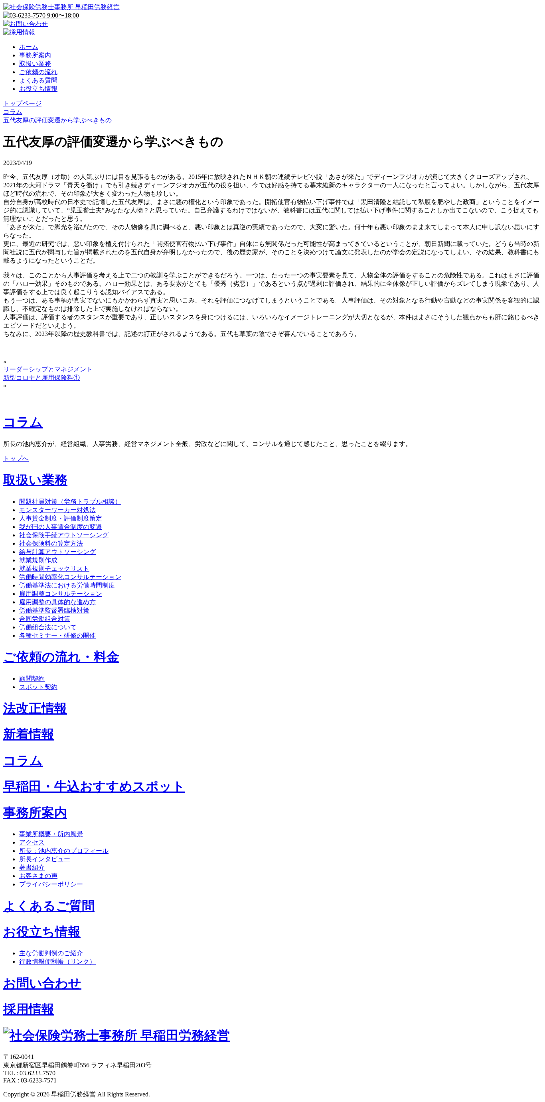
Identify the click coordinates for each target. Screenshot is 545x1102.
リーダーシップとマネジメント (48, 369)
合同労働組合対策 (44, 618)
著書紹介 (32, 867)
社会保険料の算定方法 (51, 543)
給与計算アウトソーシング (57, 551)
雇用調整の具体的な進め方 (57, 602)
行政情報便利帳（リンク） (57, 961)
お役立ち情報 (38, 88)
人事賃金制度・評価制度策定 (60, 518)
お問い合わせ (42, 983)
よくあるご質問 (49, 906)
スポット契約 (38, 687)
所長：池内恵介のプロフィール (64, 850)
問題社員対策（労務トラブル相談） (70, 501)
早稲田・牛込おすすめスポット (94, 786)
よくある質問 (38, 80)
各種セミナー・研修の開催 (57, 635)
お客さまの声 (38, 875)
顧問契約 (32, 678)
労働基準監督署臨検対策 (54, 610)
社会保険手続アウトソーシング (64, 535)
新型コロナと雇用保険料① (41, 377)
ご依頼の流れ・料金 (61, 657)
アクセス (32, 842)
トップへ (16, 458)
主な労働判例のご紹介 (51, 953)
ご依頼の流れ (38, 72)
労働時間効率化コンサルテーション (70, 577)
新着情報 (28, 734)
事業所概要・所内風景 (51, 834)
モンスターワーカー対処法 (57, 510)
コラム (23, 422)
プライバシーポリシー (51, 884)
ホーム (28, 46)
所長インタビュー (44, 859)
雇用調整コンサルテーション (60, 593)
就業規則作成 (38, 560)
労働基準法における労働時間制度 (67, 585)
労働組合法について (48, 627)
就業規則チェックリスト (54, 568)
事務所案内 (35, 55)
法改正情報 (35, 708)
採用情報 (28, 1009)
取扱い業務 (35, 63)
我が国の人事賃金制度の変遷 (60, 526)
